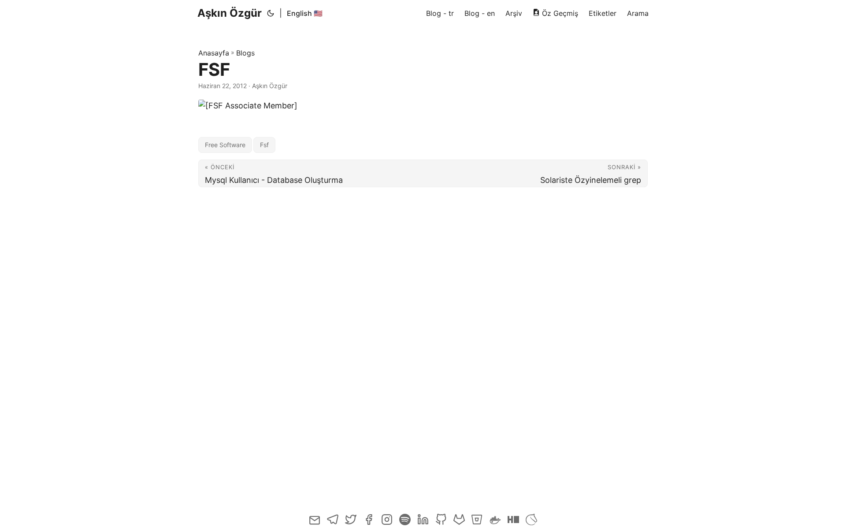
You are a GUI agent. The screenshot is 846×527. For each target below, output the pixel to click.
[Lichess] (531, 523)
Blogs (245, 52)
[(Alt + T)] (270, 13)
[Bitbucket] (477, 523)
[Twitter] (351, 523)
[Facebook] (369, 523)
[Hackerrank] (514, 523)
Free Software (225, 144)
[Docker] (496, 523)
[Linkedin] (423, 523)
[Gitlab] (459, 523)
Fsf (264, 144)
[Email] (315, 523)
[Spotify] (405, 523)
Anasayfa (213, 52)
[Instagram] (387, 523)
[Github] (441, 523)
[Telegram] (333, 523)
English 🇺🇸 (305, 13)
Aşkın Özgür (229, 13)
